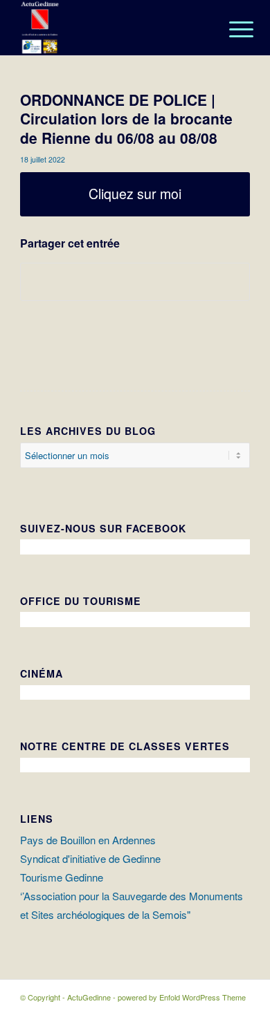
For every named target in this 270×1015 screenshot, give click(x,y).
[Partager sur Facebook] (135, 281)
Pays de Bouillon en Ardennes (88, 839)
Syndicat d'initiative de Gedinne (90, 858)
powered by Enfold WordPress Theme (182, 997)
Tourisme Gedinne (61, 877)
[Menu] (230, 29)
